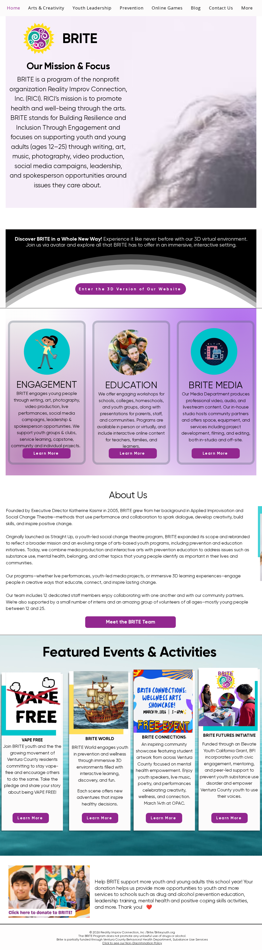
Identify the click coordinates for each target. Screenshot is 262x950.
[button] (92, 7)
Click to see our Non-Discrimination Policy (132, 943)
